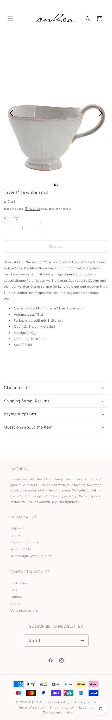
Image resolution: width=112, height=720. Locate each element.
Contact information (58, 712)
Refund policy (58, 702)
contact (16, 597)
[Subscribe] (82, 640)
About (15, 604)
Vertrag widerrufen (25, 610)
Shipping (32, 208)
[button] (10, 18)
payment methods (24, 542)
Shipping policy (62, 707)
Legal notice (88, 707)
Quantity (11, 218)
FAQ (13, 590)
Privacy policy (85, 702)
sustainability (20, 549)
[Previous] (11, 113)
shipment (17, 528)
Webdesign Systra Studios (30, 556)
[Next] (100, 113)
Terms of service (32, 707)
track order (18, 583)
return (15, 535)
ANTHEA (35, 702)
